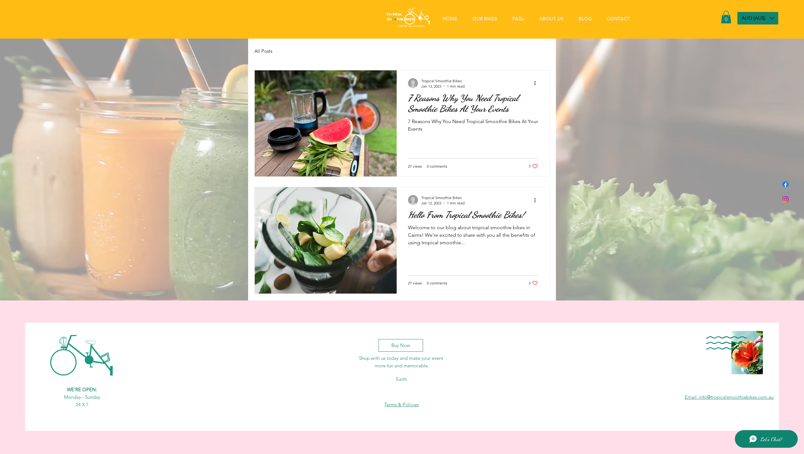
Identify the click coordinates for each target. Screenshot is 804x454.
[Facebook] (785, 184)
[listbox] (757, 18)
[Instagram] (785, 199)
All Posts (263, 51)
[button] (726, 17)
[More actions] (537, 83)
